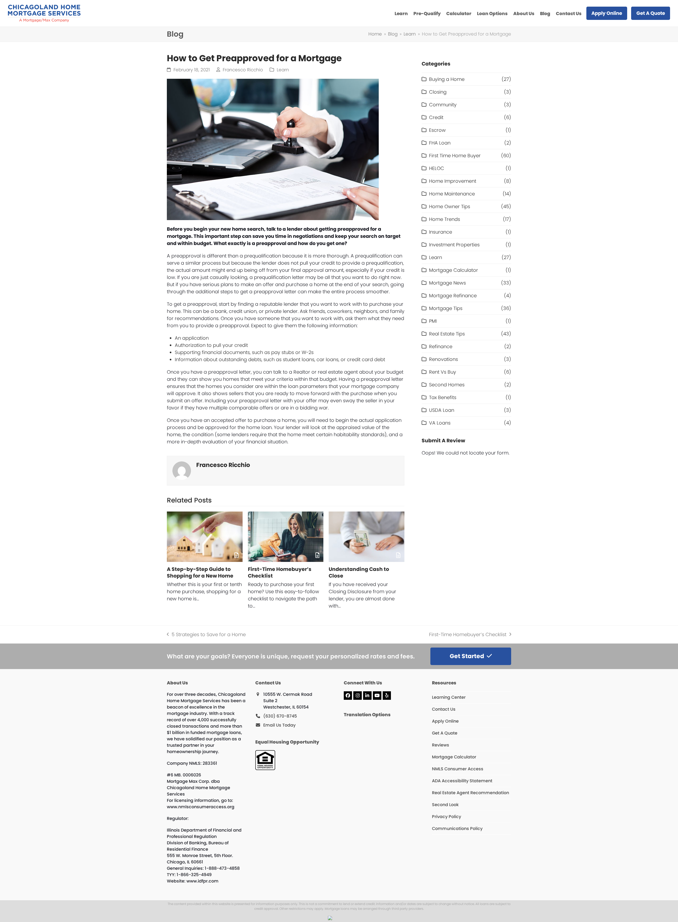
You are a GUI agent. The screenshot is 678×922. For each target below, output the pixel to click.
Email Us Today (279, 725)
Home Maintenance (452, 193)
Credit (436, 117)
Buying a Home (447, 79)
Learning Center (449, 697)
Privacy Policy (446, 817)
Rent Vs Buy (442, 372)
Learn (283, 70)
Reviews (440, 745)
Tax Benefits (442, 397)
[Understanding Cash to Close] (366, 537)
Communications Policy (457, 828)
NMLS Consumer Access (457, 769)
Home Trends (444, 219)
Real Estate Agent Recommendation (470, 793)
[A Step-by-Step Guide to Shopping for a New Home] (205, 537)
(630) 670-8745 (280, 716)
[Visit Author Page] (181, 470)
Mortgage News (447, 282)
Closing (438, 92)
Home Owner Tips (449, 206)
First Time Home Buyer (455, 155)
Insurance (440, 232)
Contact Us (444, 709)
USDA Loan (441, 410)
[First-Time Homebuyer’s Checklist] (286, 537)
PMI (433, 321)
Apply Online (445, 721)
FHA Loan (439, 142)
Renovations (443, 359)
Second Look (445, 805)
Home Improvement (452, 181)
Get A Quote (444, 733)
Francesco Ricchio (243, 70)
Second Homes (447, 384)
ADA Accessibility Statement (462, 781)
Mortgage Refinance (453, 295)
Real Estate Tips (447, 333)
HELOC (436, 168)
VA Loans (439, 423)
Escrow (437, 130)
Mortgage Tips (445, 308)
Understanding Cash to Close (359, 572)
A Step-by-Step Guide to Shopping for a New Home (200, 572)
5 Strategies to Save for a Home (206, 634)
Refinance (440, 346)
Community (443, 104)
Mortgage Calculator (453, 270)
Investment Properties (454, 244)
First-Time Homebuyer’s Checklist (279, 572)
